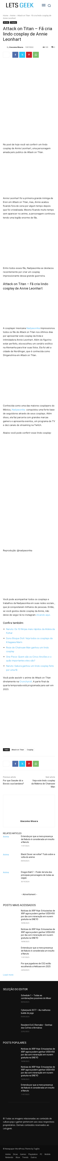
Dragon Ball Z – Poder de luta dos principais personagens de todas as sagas (37, 875)
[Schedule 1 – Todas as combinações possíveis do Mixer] (11, 999)
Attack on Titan (18, 749)
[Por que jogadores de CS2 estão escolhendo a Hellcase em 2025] (11, 967)
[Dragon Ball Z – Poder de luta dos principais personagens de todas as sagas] (11, 879)
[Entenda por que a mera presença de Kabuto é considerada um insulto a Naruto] (11, 843)
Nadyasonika (33, 328)
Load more (8, 974)
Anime (12, 15)
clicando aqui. (43, 614)
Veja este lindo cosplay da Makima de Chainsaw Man (43, 783)
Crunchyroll (25, 681)
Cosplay (13, 22)
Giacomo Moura (16, 47)
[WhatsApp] (36, 55)
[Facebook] (15, 55)
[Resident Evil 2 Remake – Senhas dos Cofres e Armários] (11, 1029)
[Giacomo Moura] (5, 47)
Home (5, 15)
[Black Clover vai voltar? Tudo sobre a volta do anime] (11, 861)
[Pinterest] (29, 55)
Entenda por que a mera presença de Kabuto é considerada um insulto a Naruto (37, 839)
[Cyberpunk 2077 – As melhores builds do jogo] (11, 1014)
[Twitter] (22, 55)
